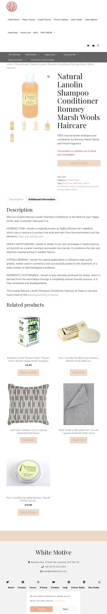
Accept (41, 609)
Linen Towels (76, 19)
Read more (79, 372)
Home (10, 64)
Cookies (55, 587)
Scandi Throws (44, 19)
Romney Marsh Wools (67, 189)
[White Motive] (12, 6)
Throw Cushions (61, 19)
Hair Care (77, 183)
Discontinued (22, 64)
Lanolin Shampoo (77, 186)
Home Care (25, 32)
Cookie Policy (59, 601)
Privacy (43, 587)
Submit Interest (79, 163)
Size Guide (93, 587)
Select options (28, 372)
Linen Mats (13, 32)
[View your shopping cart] (93, 45)
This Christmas (14, 55)
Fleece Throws (28, 19)
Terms (32, 587)
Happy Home (50, 55)
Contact (22, 587)
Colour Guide (78, 587)
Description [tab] (16, 199)
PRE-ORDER (46, 32)
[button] (98, 45)
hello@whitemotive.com (55, 571)
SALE (35, 32)
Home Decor (13, 19)
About (11, 587)
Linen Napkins (91, 19)
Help (65, 587)
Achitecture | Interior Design (42, 60)
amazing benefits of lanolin (43, 294)
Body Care (67, 183)
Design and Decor (15, 60)
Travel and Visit (69, 55)
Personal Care (92, 186)
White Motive (31, 55)
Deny (65, 609)
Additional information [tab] (41, 199)
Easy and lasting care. (31, 236)
